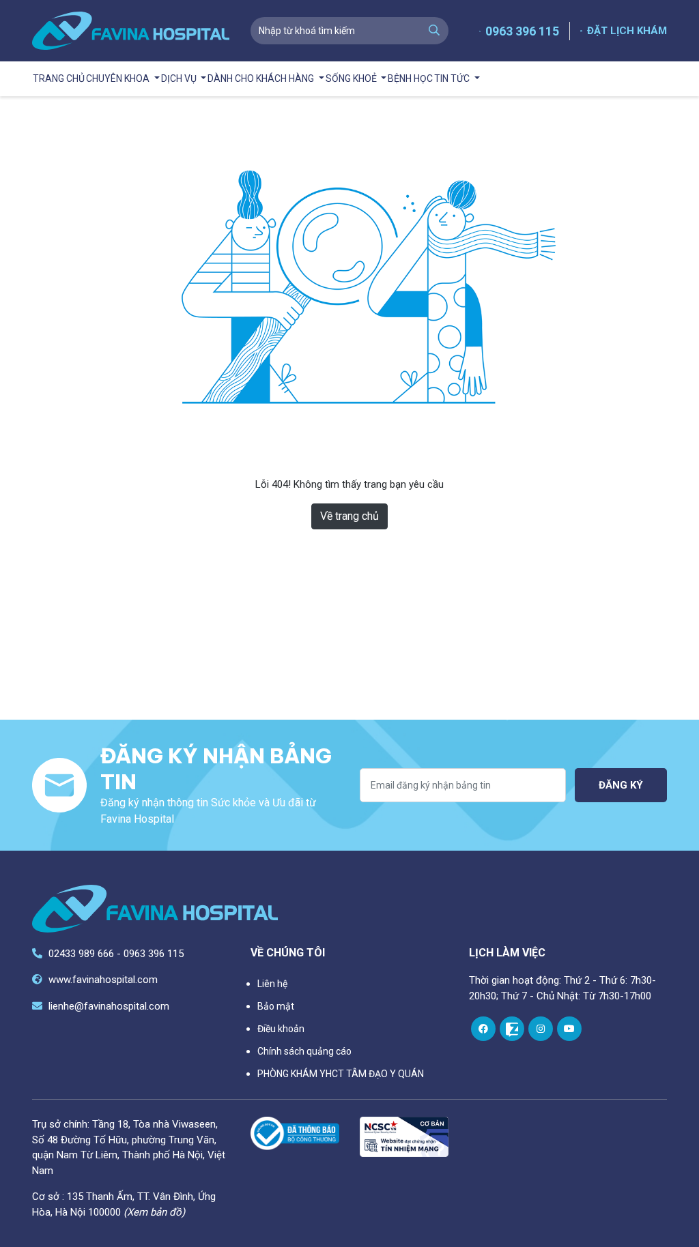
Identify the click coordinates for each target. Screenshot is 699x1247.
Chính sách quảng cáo (304, 1051)
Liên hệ (272, 983)
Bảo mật (275, 1006)
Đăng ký (621, 785)
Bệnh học (410, 78)
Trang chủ (59, 78)
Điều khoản (280, 1028)
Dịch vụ (180, 78)
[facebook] (483, 1028)
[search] (434, 30)
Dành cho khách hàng (262, 78)
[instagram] (540, 1028)
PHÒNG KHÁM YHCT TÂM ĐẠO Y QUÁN (340, 1073)
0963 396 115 (522, 31)
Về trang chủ (349, 516)
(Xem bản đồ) (154, 1212)
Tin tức (453, 78)
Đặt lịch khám (627, 31)
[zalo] (512, 1028)
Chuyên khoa (119, 78)
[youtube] (569, 1028)
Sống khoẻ (352, 78)
